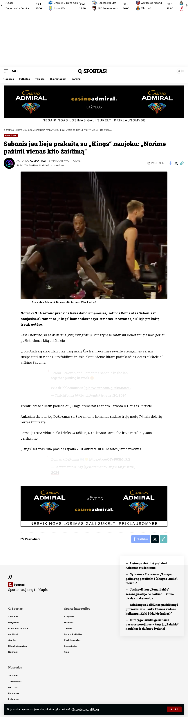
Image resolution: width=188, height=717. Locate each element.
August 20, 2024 (113, 395)
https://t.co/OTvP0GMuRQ (109, 459)
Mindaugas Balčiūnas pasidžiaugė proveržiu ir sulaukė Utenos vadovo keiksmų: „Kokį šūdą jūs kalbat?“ (152, 609)
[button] (174, 709)
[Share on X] (176, 163)
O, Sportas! (92, 70)
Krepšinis (11, 136)
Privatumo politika (85, 709)
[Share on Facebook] (170, 163)
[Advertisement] (94, 39)
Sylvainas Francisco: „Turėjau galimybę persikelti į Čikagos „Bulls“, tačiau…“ (152, 578)
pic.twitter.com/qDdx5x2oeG (108, 388)
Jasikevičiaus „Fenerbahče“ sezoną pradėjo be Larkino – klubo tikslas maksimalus (150, 593)
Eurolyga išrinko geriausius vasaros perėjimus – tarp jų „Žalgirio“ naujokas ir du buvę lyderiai (152, 624)
